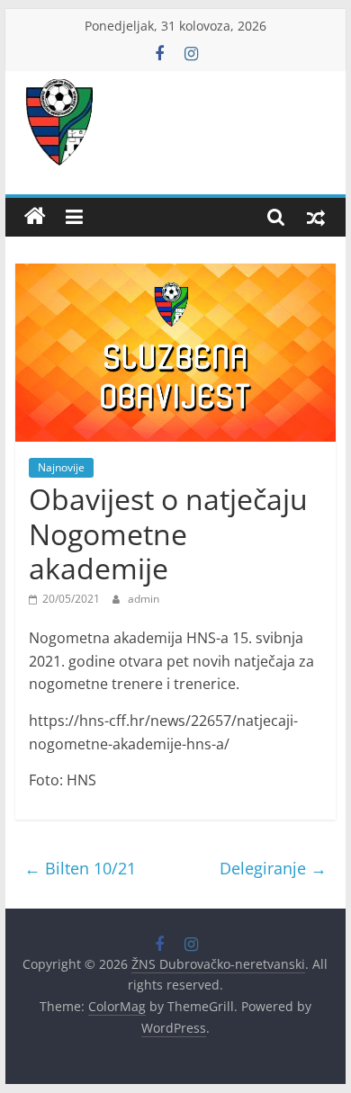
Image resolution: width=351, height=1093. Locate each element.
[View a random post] (316, 217)
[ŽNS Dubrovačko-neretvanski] (35, 217)
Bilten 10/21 (80, 868)
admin (143, 598)
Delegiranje (273, 868)
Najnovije (61, 467)
